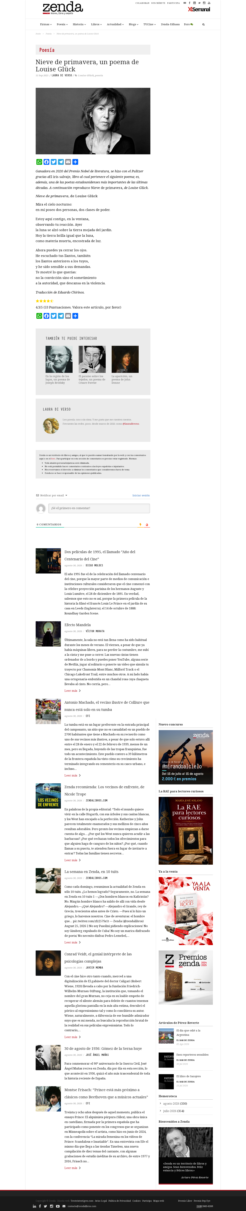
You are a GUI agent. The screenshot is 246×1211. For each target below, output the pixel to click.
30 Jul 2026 (182, 1064)
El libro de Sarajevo (188, 1076)
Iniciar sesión (141, 495)
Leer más (70, 691)
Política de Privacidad (119, 1200)
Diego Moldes (94, 565)
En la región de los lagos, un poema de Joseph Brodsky (58, 379)
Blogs (132, 24)
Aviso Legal (101, 1200)
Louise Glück (86, 75)
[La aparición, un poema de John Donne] (125, 359)
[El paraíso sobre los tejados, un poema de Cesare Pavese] (92, 359)
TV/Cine (148, 24)
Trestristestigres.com (82, 1200)
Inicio (38, 33)
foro (53, 458)
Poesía (61, 24)
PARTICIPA (173, 3)
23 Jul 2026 (182, 1085)
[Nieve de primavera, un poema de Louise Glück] (93, 121)
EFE (88, 716)
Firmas (44, 24)
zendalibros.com (96, 800)
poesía (99, 75)
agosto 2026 (171, 1104)
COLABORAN (142, 3)
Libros (95, 24)
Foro (187, 24)
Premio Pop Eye (202, 1200)
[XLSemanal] (199, 9)
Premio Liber (185, 1200)
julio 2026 (169, 1111)
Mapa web (158, 1200)
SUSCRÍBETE (158, 3)
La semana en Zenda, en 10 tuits (91, 871)
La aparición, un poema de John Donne (122, 379)
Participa (147, 1200)
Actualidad (114, 24)
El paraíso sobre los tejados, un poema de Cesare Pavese (92, 379)
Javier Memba (94, 967)
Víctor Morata (95, 631)
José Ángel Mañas (97, 1055)
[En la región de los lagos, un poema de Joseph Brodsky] (59, 359)
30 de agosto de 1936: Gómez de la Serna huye (103, 1048)
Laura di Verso (62, 75)
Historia (78, 24)
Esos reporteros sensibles (192, 1054)
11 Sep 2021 (42, 75)
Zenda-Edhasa (170, 24)
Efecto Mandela (77, 624)
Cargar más (93, 1181)
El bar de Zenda (185, 1040)
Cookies (136, 1200)
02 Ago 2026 (182, 1044)
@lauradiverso (131, 423)
